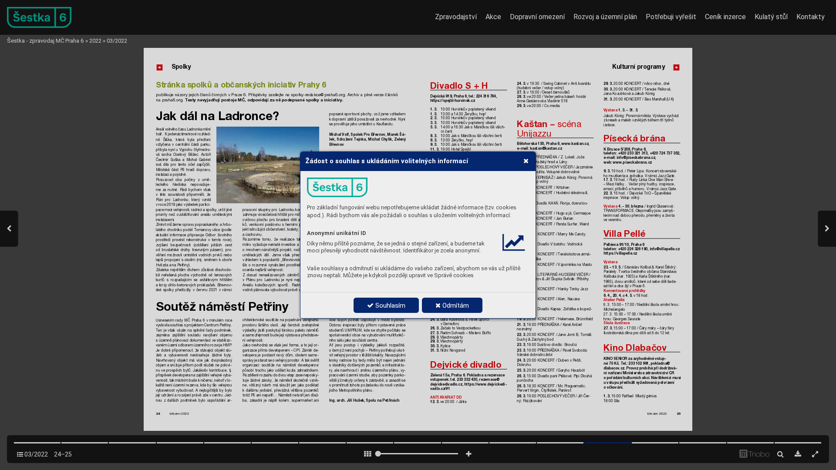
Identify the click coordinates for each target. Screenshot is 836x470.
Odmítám (455, 305)
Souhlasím (389, 305)
